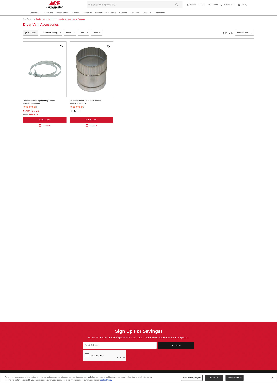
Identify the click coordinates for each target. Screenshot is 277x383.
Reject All (214, 378)
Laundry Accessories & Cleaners (71, 19)
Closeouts (87, 13)
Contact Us (160, 13)
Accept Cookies (234, 378)
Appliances (36, 13)
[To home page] (54, 4)
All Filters (32, 32)
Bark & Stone (62, 13)
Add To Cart (45, 120)
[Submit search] (176, 4)
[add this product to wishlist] (61, 46)
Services (123, 13)
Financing (134, 13)
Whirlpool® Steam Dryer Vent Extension (85, 101)
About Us (147, 13)
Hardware (48, 13)
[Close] (272, 377)
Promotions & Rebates (105, 13)
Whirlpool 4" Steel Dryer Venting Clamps (39, 101)
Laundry (51, 19)
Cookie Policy (106, 380)
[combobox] (51, 33)
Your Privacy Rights (192, 378)
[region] (138, 378)
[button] (187, 4)
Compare (46, 125)
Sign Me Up (176, 345)
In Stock (75, 13)
